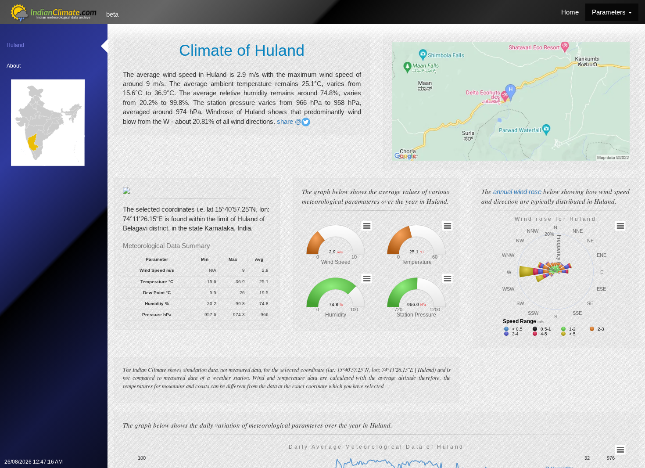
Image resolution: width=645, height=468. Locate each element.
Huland (15, 45)
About (14, 66)
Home (570, 12)
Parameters (609, 12)
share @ (288, 121)
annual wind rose (518, 191)
